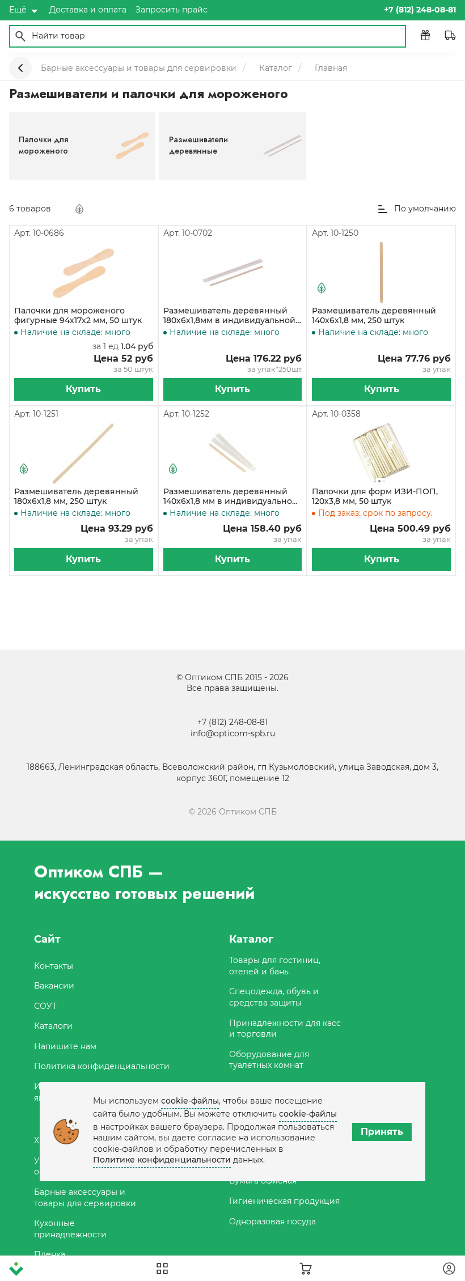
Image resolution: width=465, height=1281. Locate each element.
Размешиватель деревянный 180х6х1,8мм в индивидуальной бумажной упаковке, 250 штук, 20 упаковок (229, 315)
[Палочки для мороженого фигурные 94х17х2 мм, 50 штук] (83, 272)
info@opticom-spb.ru (233, 733)
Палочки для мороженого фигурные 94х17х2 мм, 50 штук (78, 315)
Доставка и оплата (87, 10)
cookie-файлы (190, 1101)
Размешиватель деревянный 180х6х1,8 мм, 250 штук (76, 496)
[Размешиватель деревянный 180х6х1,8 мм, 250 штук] (83, 453)
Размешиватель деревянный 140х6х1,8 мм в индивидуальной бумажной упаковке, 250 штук (230, 496)
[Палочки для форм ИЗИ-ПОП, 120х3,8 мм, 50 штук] (381, 453)
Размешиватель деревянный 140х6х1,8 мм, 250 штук (374, 315)
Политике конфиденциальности (162, 1160)
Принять (382, 1131)
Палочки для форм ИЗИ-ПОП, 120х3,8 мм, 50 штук (375, 496)
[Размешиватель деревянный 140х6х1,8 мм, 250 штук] (381, 272)
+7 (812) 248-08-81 (232, 722)
